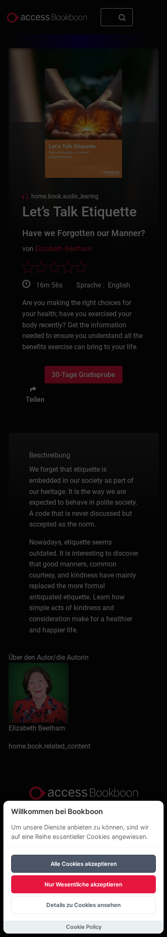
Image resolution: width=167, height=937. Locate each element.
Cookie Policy (83, 927)
